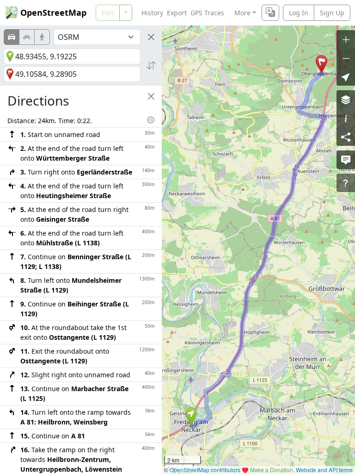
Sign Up (332, 12)
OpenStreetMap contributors (205, 470)
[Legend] (346, 118)
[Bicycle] (27, 37)
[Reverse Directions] (151, 65)
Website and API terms (324, 470)
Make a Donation (271, 470)
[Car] (11, 37)
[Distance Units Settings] (150, 119)
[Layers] (346, 99)
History (152, 12)
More (242, 12)
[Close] (151, 37)
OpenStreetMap (53, 12)
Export (177, 12)
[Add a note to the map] (346, 159)
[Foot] (42, 37)
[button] (191, 416)
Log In (298, 12)
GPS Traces (207, 12)
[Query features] (346, 183)
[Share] (346, 136)
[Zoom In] (346, 39)
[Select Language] (270, 13)
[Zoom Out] (346, 58)
